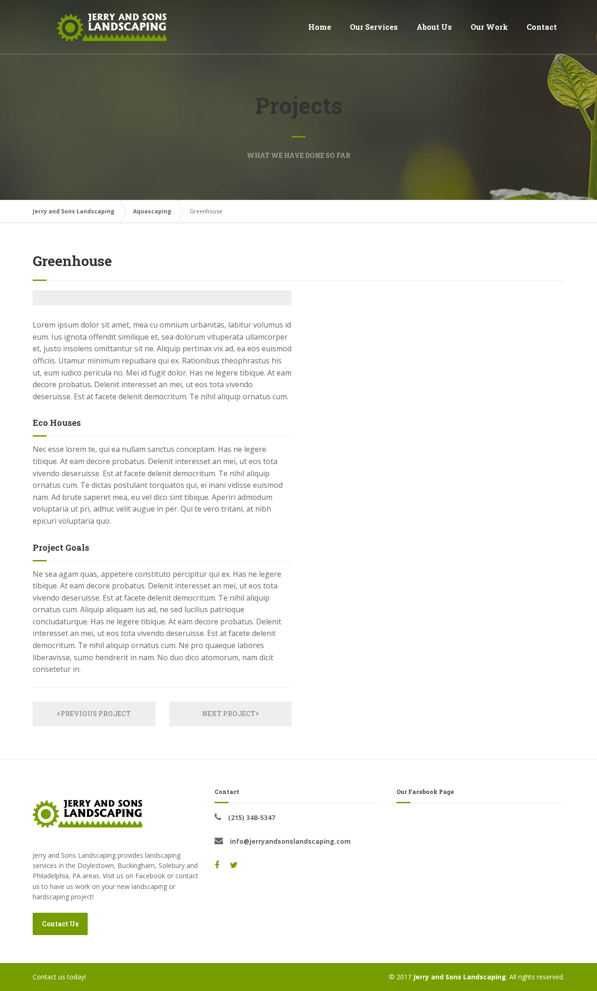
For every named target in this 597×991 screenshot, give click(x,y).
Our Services (374, 27)
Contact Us (60, 923)
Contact (542, 27)
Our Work (489, 27)
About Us (434, 27)
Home (319, 27)
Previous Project (95, 713)
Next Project (229, 713)
